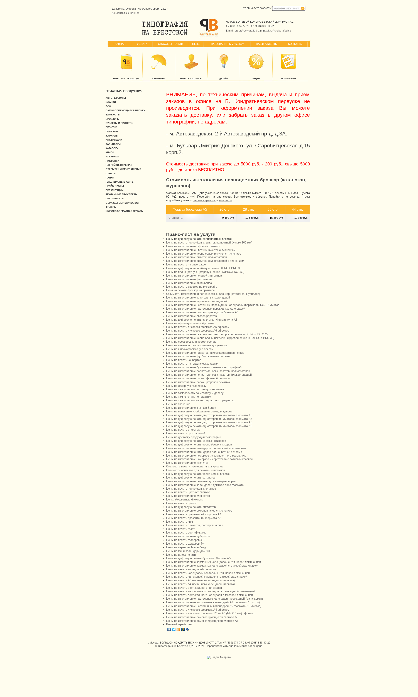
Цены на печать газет (180, 528)
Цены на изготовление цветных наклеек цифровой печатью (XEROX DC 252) (217, 334)
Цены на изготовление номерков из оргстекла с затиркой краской (209, 459)
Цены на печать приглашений (185, 433)
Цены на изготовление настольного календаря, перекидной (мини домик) (214, 598)
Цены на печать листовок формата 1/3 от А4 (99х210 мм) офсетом (210, 613)
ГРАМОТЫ (112, 131)
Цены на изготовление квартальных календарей (198, 297)
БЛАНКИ (111, 102)
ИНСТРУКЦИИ (114, 139)
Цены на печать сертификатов (186, 532)
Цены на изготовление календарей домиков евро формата (205, 485)
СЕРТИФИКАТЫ (115, 198)
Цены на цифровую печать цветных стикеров (196, 440)
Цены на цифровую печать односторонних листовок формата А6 (209, 426)
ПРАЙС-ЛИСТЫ (115, 186)
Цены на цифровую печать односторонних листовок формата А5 (209, 418)
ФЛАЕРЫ (111, 207)
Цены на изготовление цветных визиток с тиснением (201, 250)
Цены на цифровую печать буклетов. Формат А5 (198, 558)
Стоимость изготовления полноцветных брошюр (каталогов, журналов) (213, 293)
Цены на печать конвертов (183, 360)
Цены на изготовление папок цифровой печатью (198, 382)
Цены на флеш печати (181, 554)
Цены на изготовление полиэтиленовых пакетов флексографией (209, 374)
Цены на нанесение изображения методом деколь (199, 411)
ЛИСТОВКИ (112, 161)
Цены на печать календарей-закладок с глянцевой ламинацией (208, 573)
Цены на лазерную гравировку (186, 385)
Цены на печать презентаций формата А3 (193, 518)
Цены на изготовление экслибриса (189, 283)
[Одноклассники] (178, 629)
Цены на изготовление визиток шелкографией (196, 257)
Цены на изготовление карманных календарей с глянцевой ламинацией (213, 562)
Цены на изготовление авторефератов (191, 316)
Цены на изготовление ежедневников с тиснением (199, 510)
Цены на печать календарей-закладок (191, 569)
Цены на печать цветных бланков (188, 492)
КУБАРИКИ (112, 156)
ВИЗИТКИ (111, 127)
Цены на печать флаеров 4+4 (185, 543)
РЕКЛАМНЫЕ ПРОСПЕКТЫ (122, 194)
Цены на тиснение (178, 404)
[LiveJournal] (187, 629)
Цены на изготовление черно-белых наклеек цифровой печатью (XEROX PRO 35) (220, 338)
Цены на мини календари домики (188, 551)
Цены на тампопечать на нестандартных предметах (200, 400)
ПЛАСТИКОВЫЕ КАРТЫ (120, 181)
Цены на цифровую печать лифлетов (191, 507)
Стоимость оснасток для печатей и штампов (195, 470)
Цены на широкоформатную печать (189, 349)
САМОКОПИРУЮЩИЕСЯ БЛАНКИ (125, 110)
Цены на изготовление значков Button (191, 407)
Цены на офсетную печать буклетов (190, 323)
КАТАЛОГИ (112, 148)
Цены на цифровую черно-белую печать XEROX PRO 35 (203, 268)
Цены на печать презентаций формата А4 (193, 514)
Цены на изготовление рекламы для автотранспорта (201, 481)
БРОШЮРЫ (113, 119)
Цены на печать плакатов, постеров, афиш (194, 525)
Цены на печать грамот (181, 503)
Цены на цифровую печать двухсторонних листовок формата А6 (209, 422)
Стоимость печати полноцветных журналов (194, 466)
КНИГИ (110, 152)
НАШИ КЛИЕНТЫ (267, 43)
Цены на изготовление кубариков (188, 536)
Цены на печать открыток (183, 429)
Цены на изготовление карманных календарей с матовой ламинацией (212, 565)
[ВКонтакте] (169, 629)
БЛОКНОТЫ (113, 114)
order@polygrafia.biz (247, 30)
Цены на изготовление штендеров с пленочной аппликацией (206, 448)
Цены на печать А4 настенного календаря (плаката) (200, 584)
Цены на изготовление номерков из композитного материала (206, 455)
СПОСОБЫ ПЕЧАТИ (170, 43)
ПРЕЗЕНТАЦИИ (114, 190)
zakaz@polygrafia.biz (278, 30)
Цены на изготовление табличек (187, 462)
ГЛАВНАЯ (119, 43)
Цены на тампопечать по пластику (189, 396)
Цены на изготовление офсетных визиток (193, 246)
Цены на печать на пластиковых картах (192, 363)
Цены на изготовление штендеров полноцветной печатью (204, 452)
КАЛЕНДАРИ (113, 144)
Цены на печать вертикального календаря (194, 587)
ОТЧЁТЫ (111, 173)
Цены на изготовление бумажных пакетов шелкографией (203, 367)
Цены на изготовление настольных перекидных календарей (205, 308)
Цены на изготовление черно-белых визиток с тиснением (203, 253)
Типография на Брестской (174, 646)
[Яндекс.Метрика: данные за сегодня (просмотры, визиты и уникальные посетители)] (219, 657)
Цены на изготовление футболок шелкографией (198, 356)
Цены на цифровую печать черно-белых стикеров (199, 444)
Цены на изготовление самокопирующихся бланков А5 (202, 617)
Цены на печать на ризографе (186, 264)
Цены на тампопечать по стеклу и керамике (195, 389)
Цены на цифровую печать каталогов (191, 477)
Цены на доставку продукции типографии (193, 437)
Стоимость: (176, 217)
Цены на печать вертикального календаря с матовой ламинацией (209, 595)
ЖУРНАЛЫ (112, 135)
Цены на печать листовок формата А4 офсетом (197, 609)
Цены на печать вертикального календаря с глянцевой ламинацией (210, 591)
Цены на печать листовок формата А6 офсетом (197, 330)
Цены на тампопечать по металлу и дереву (195, 393)
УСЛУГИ (142, 43)
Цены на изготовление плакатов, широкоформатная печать (205, 352)
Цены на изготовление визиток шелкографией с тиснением (205, 260)
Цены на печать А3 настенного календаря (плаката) (200, 580)
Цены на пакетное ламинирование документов (197, 345)
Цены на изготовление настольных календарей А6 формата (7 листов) (213, 602)
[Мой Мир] (183, 629)
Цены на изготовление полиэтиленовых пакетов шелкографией (208, 371)
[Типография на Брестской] (165, 34)
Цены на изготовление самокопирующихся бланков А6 (202, 620)
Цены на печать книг (179, 521)
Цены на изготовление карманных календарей (196, 301)
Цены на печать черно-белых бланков (191, 488)
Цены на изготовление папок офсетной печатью (198, 378)
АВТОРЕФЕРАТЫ (116, 98)
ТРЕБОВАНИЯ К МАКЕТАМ (227, 43)
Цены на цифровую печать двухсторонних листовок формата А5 (209, 415)
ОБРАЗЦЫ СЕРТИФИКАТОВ (122, 203)
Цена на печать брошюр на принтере (190, 290)
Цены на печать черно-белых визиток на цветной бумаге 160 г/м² (209, 242)
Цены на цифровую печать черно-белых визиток (198, 473)
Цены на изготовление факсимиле (189, 279)
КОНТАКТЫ (295, 43)
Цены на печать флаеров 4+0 (185, 540)
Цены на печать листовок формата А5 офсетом (197, 326)
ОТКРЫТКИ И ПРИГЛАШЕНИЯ (123, 169)
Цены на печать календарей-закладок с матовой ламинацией (206, 576)
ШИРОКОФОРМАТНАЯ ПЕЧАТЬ (124, 211)
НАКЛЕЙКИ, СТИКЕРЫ (119, 165)
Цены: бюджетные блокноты (184, 499)
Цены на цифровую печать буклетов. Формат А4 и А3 (201, 319)
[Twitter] (174, 629)
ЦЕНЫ (196, 43)
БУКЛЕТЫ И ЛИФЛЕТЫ (119, 123)
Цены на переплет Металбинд (186, 547)
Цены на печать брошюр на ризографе (191, 286)
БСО (108, 106)
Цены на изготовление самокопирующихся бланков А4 (202, 312)
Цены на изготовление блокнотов (188, 495)
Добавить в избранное (126, 13)
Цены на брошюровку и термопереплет (192, 341)
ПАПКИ (110, 177)
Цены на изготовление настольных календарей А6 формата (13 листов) (213, 606)
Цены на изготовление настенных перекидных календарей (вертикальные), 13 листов (222, 305)
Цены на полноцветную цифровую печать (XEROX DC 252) (205, 271)
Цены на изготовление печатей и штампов (194, 275)
